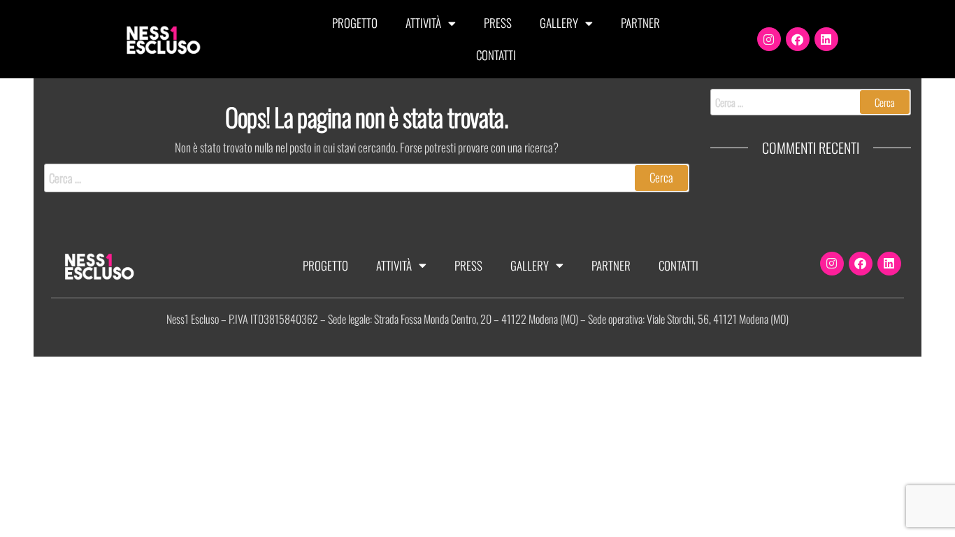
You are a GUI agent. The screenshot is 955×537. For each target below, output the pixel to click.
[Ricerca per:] (366, 178)
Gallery (559, 22)
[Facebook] (798, 39)
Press (498, 22)
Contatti (496, 55)
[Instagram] (769, 39)
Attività (423, 22)
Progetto (355, 22)
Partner (640, 22)
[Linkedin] (826, 39)
